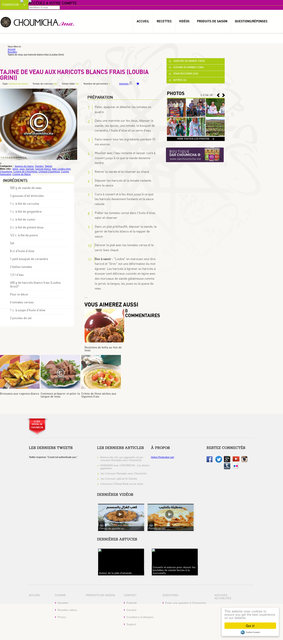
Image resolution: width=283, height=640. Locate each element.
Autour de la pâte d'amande (115, 573)
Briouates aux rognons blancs (19, 393)
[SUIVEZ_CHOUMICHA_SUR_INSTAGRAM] (244, 461)
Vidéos (184, 21)
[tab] (196, 61)
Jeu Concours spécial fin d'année (118, 478)
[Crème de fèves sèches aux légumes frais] (101, 388)
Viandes (39, 166)
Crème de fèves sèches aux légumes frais (98, 395)
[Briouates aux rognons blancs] (20, 388)
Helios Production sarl (162, 457)
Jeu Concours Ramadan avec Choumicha (123, 473)
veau (22, 169)
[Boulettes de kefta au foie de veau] (104, 341)
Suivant (218, 95)
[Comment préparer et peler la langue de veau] (60, 388)
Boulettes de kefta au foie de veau (103, 349)
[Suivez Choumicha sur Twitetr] (218, 462)
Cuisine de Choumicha (25, 171)
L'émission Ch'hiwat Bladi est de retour (121, 483)
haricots (30, 169)
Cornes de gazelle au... (112, 528)
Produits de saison (212, 21)
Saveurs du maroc (24, 166)
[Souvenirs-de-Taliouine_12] (215, 135)
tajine (15, 169)
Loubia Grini (64, 169)
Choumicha (37, 22)
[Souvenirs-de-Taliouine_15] (215, 116)
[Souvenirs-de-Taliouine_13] (195, 135)
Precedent (223, 95)
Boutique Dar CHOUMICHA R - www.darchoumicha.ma (195, 155)
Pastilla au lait (156, 528)
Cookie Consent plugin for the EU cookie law (250, 632)
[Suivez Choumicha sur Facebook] (210, 461)
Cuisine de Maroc (21, 174)
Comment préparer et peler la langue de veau (60, 395)
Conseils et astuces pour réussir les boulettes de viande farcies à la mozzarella (174, 570)
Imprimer (124, 83)
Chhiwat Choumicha (49, 171)
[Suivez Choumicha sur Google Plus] (227, 461)
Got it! (250, 625)
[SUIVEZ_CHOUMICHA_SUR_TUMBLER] (227, 468)
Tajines (48, 166)
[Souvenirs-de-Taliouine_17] (176, 116)
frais (54, 169)
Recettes (164, 21)
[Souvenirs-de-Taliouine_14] (176, 135)
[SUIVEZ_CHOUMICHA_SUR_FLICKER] (236, 468)
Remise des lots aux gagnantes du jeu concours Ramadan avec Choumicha (121, 459)
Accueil (143, 21)
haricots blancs (43, 169)
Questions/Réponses (251, 21)
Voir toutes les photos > (195, 139)
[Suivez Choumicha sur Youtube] (236, 460)
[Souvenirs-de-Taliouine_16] (195, 116)
